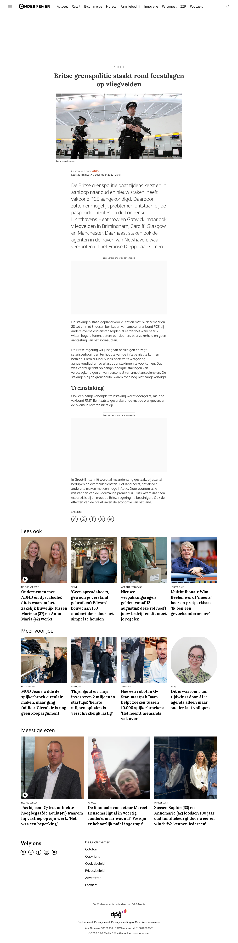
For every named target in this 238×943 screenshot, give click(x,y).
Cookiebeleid (85, 922)
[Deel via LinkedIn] (111, 519)
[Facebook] (38, 852)
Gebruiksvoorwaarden (147, 922)
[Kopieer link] (74, 519)
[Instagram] (46, 852)
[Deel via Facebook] (92, 519)
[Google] (23, 852)
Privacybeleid (102, 922)
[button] (122, 922)
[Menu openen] (10, 6)
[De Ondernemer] (34, 6)
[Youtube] (54, 852)
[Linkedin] (31, 852)
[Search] (228, 6)
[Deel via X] (101, 519)
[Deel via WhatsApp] (83, 519)
